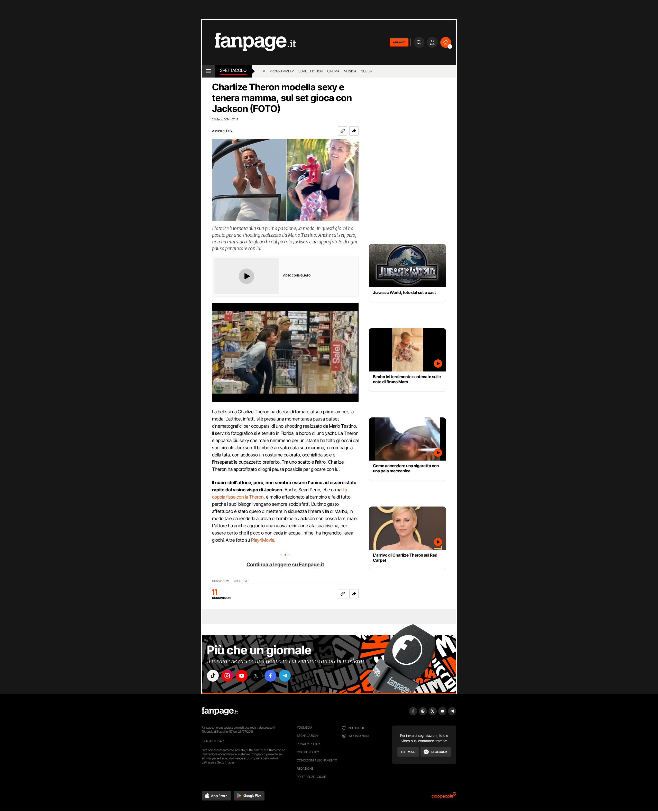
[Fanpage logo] (249, 42)
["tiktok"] (213, 676)
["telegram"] (285, 676)
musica (350, 71)
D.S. (229, 131)
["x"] (256, 676)
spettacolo (233, 70)
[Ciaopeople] (444, 797)
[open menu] (208, 71)
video (237, 581)
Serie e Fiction (310, 71)
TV (263, 71)
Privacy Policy (308, 744)
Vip (246, 581)
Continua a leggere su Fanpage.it (285, 564)
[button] (354, 131)
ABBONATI (399, 42)
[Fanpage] (220, 711)
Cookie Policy (308, 752)
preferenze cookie (312, 777)
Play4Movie (262, 540)
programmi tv (282, 71)
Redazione (305, 768)
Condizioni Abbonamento (317, 760)
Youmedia (304, 727)
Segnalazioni (307, 736)
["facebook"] (270, 676)
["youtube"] (242, 676)
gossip (366, 71)
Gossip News (221, 581)
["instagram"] (227, 676)
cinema (333, 71)
